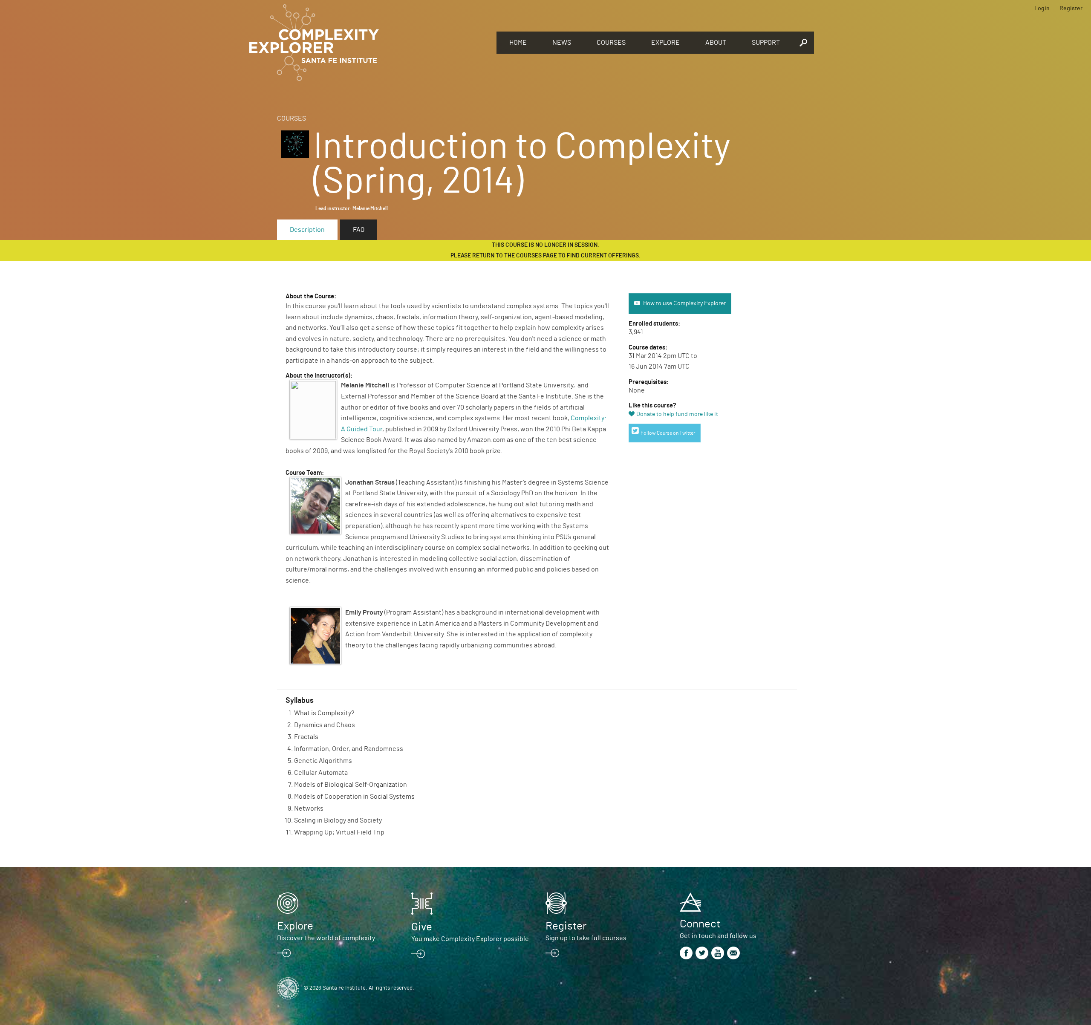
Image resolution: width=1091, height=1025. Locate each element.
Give (421, 927)
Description (307, 229)
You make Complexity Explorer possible (470, 938)
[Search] (803, 43)
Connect (700, 924)
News (561, 42)
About (715, 42)
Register (1070, 9)
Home (518, 42)
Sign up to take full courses (586, 938)
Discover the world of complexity (326, 938)
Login (1042, 9)
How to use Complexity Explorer (684, 303)
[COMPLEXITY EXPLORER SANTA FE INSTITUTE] (368, 42)
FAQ (358, 229)
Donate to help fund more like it (677, 414)
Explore (665, 42)
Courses (611, 42)
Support (766, 42)
